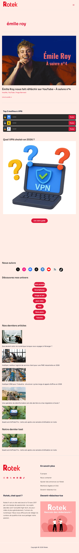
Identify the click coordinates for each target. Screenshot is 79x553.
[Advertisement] (39, 242)
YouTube (11, 92)
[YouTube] (49, 269)
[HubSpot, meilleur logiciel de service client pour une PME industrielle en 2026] (14, 355)
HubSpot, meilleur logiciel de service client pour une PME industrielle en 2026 (30, 365)
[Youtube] (14, 478)
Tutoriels (39, 318)
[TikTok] (61, 270)
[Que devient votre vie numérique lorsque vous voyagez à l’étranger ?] (12, 337)
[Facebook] (30, 269)
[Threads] (36, 269)
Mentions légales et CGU (49, 486)
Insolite (4, 92)
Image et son (39, 295)
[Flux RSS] (55, 269)
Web (39, 306)
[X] (18, 269)
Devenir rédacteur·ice (48, 490)
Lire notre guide (39, 221)
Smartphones (39, 290)
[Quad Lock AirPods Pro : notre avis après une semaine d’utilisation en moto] (14, 412)
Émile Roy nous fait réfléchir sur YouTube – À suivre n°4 (36, 89)
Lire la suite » (7, 97)
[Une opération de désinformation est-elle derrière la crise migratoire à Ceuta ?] (14, 393)
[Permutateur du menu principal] (73, 5)
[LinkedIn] (42, 269)
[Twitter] (11, 478)
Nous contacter (46, 478)
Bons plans (39, 312)
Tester (72, 117)
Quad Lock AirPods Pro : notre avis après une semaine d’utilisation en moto (29, 422)
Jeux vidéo (39, 301)
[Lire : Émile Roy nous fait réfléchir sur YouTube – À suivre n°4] (39, 60)
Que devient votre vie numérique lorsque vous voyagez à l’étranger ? (27, 346)
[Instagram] (24, 269)
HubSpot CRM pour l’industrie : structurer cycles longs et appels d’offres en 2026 (32, 384)
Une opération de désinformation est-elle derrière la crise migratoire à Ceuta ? (31, 403)
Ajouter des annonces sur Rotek (52, 482)
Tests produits (39, 284)
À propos (43, 474)
